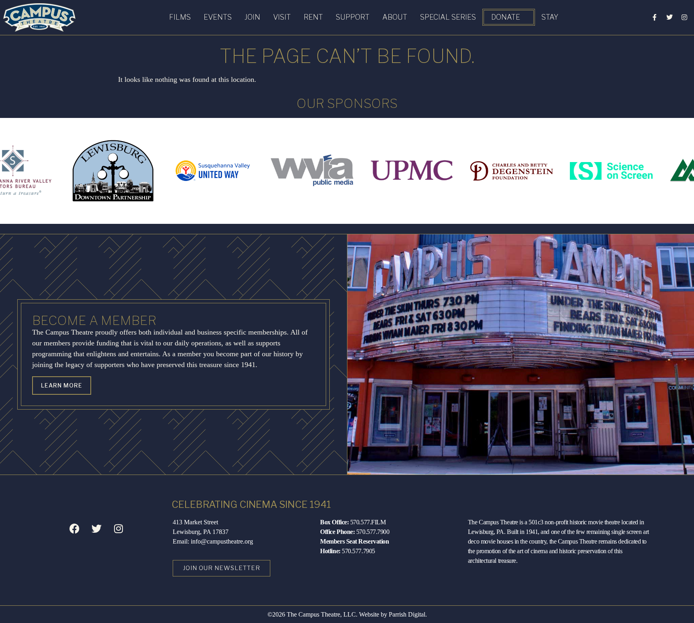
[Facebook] (74, 529)
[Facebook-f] (654, 17)
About (394, 17)
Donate (505, 17)
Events (218, 17)
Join (252, 17)
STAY (549, 17)
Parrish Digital (407, 614)
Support (352, 17)
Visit (282, 17)
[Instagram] (684, 17)
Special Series (448, 17)
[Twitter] (669, 17)
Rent (313, 17)
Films (180, 17)
